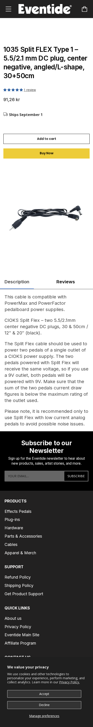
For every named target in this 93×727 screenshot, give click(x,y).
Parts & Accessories (23, 536)
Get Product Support (24, 593)
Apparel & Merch (20, 552)
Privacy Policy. (69, 682)
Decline (44, 705)
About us (13, 618)
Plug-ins (12, 519)
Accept (44, 694)
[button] (13, 90)
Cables (11, 544)
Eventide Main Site (22, 634)
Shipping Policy (19, 585)
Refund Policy (18, 577)
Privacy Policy (18, 626)
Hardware (14, 527)
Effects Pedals (18, 511)
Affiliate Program (20, 643)
